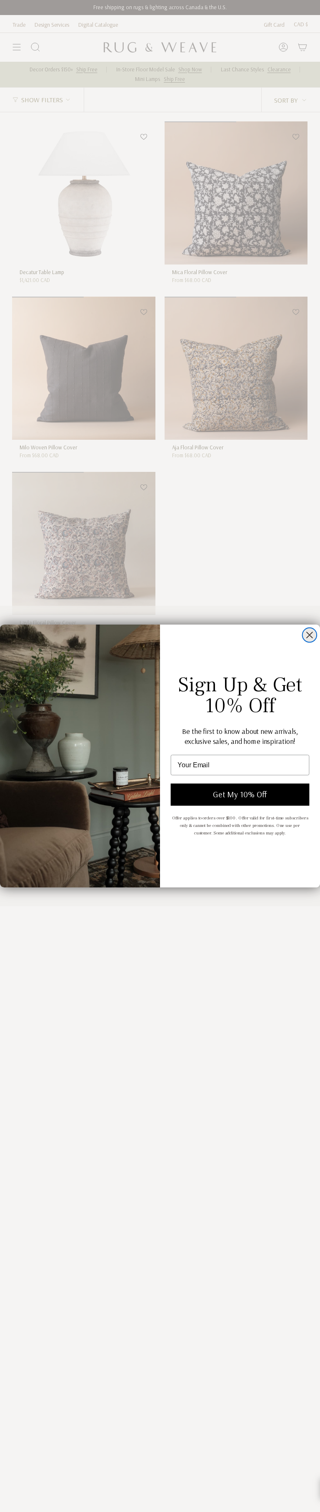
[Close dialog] (309, 635)
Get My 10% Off (240, 794)
